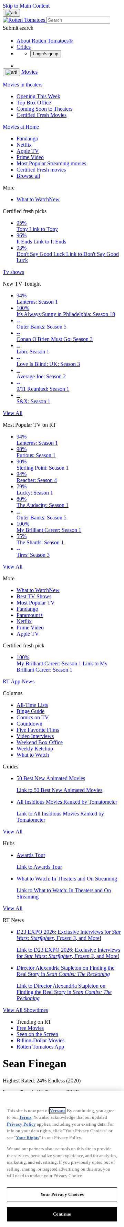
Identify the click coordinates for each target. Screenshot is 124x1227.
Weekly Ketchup (35, 748)
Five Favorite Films (38, 730)
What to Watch (38, 199)
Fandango (27, 138)
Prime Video (30, 157)
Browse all (28, 176)
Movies (29, 72)
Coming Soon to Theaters (44, 109)
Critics (24, 47)
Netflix (24, 145)
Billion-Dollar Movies (40, 1040)
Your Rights (27, 1137)
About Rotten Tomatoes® (45, 41)
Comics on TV (33, 717)
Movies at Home (21, 127)
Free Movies (30, 1028)
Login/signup (45, 53)
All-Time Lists (32, 705)
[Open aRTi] (11, 13)
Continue (62, 1214)
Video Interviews (35, 736)
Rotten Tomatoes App (40, 1047)
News (28, 681)
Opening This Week (38, 96)
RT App (12, 681)
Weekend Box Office (40, 742)
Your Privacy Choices (62, 1194)
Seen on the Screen (37, 1034)
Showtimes (36, 1010)
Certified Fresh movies (41, 170)
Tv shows (13, 272)
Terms (25, 1117)
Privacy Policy (21, 1124)
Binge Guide (30, 711)
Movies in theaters (22, 84)
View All (12, 413)
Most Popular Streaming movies (51, 163)
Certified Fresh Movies (41, 115)
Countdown (29, 724)
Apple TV (28, 151)
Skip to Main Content (26, 6)
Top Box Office (34, 102)
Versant (57, 1110)
